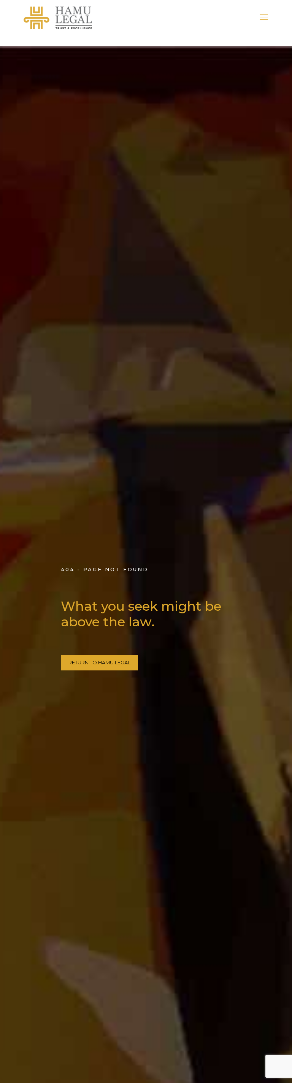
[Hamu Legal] (58, 17)
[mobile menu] (263, 17)
